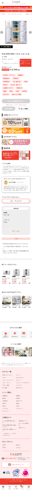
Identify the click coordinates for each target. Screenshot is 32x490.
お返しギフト (19, 400)
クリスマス (5, 408)
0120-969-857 (10, 458)
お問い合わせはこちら (18, 464)
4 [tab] (17, 49)
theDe (4, 447)
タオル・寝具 (5, 385)
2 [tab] (15, 49)
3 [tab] (16, 49)
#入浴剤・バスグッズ (9, 75)
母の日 (4, 406)
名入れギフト (19, 387)
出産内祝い (5, 400)
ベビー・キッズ (6, 382)
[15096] (29, 307)
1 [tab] (14, 49)
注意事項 (20, 481)
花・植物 (4, 387)
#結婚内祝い (6, 78)
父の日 (17, 406)
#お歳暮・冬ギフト (8, 88)
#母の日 (5, 84)
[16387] (19, 307)
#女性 (17, 91)
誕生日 (4, 398)
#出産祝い (16, 78)
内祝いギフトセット (7, 375)
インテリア (19, 385)
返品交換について (23, 420)
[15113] (10, 307)
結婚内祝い (5, 395)
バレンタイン (19, 408)
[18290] (10, 283)
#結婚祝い (20, 75)
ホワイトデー (5, 411)
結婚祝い (18, 395)
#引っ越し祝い (17, 81)
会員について (22, 427)
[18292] (29, 283)
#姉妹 (11, 91)
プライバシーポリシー (14, 481)
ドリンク (18, 380)
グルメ (4, 377)
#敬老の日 (19, 88)
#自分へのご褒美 (16, 94)
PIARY (4, 445)
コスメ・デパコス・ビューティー (15, 363)
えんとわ (18, 447)
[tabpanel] (16, 32)
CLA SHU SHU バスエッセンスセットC (15, 365)
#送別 (25, 81)
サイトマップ (8, 479)
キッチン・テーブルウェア (22, 382)
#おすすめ (6, 94)
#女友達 (24, 91)
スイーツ (18, 375)
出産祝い (18, 398)
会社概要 (13, 479)
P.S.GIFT (3, 363)
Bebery (18, 445)
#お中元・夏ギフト (16, 84)
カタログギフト (20, 377)
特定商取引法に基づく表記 (21, 479)
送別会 (17, 403)
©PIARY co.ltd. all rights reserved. (16, 483)
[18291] (19, 283)
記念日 (4, 403)
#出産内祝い (6, 81)
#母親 (4, 91)
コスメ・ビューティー (8, 380)
